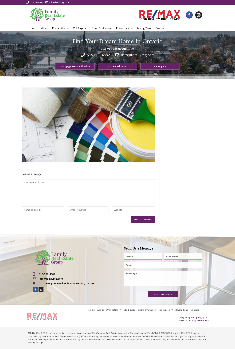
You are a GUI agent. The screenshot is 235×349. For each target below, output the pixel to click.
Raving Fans (144, 28)
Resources (122, 28)
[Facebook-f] (189, 15)
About (44, 28)
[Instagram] (198, 15)
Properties (58, 28)
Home (32, 28)
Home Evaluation (101, 28)
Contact (161, 28)
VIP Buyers (79, 28)
